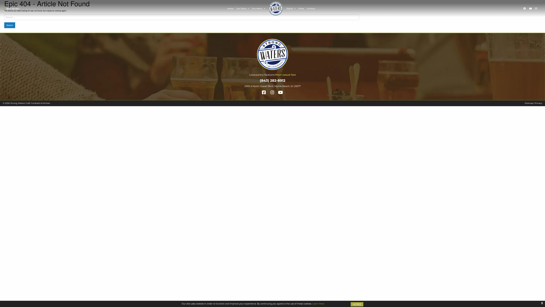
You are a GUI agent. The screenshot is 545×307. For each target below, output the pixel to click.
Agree (357, 304)
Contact (311, 8)
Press (301, 8)
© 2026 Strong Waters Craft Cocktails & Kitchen (26, 103)
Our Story (241, 8)
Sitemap (529, 103)
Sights (289, 8)
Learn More (318, 303)
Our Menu (257, 8)
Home (230, 8)
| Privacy (537, 103)
